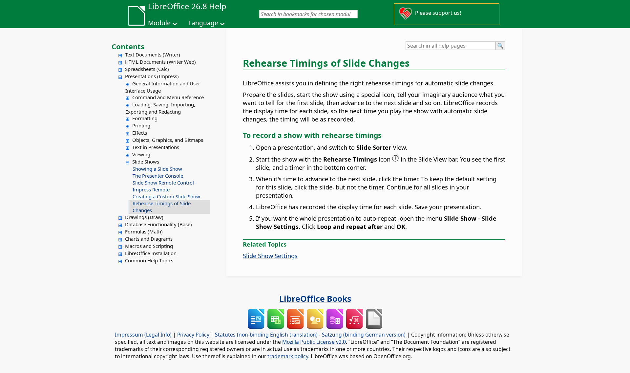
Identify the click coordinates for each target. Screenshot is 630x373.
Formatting (145, 118)
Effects (139, 132)
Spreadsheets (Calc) (147, 69)
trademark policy (287, 356)
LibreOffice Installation (151, 253)
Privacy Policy (193, 334)
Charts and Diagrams (149, 238)
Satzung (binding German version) (364, 334)
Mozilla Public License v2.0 (314, 341)
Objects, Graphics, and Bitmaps (167, 140)
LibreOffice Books (315, 298)
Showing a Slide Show (157, 168)
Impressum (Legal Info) (143, 334)
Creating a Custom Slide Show (166, 196)
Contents (128, 46)
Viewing (141, 154)
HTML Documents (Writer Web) (160, 61)
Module (159, 23)
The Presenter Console (158, 175)
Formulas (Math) (144, 231)
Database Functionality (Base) (158, 224)
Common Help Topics (149, 260)
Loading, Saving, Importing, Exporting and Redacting (160, 108)
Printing (141, 125)
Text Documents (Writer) (152, 54)
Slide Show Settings (270, 256)
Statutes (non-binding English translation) (266, 334)
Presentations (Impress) (152, 76)
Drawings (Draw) (144, 217)
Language (203, 23)
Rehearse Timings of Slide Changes (162, 206)
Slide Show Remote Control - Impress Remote (165, 186)
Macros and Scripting (149, 246)
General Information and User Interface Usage (162, 87)
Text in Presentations (155, 147)
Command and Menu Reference (168, 97)
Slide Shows (145, 161)
